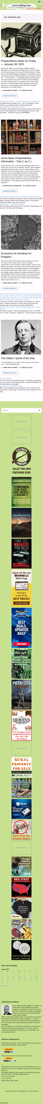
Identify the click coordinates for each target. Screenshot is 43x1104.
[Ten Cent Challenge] (22, 950)
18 (13, 978)
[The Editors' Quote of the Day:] (21, 337)
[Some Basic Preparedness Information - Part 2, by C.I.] (21, 137)
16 (2, 978)
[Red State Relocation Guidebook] (22, 887)
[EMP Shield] (22, 809)
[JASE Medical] (22, 866)
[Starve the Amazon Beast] (22, 830)
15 (36, 977)
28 (31, 980)
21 (31, 978)
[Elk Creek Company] (22, 461)
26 (19, 980)
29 (36, 980)
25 (13, 980)
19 (19, 978)
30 (2, 982)
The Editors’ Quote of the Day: (18, 358)
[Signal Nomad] (22, 523)
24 (8, 980)
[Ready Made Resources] (22, 664)
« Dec (3, 986)
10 (8, 977)
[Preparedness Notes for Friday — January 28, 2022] (21, 39)
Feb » (8, 986)
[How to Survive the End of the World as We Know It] (22, 492)
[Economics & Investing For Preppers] (21, 232)
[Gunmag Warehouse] (22, 554)
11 (13, 977)
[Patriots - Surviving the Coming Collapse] (22, 695)
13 (25, 977)
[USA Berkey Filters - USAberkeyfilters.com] (22, 788)
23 (2, 980)
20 (25, 978)
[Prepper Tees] (22, 908)
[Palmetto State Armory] (22, 628)
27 (25, 980)
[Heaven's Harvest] (22, 725)
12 (19, 977)
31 (8, 982)
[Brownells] (22, 588)
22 (36, 978)
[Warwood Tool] (22, 929)
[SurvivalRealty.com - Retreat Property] (22, 767)
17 (8, 978)
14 (31, 977)
